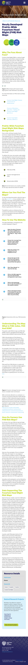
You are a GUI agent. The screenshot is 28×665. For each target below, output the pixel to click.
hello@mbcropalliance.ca (7, 651)
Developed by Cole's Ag (8, 661)
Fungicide (11, 587)
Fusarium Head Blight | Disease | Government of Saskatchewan (14, 102)
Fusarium (17, 587)
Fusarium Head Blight (9, 589)
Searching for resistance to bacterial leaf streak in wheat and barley (8, 617)
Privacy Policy (19, 660)
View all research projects (11, 624)
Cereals (6, 587)
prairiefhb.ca (10, 199)
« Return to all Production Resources (11, 21)
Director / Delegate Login (20, 661)
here (3, 373)
